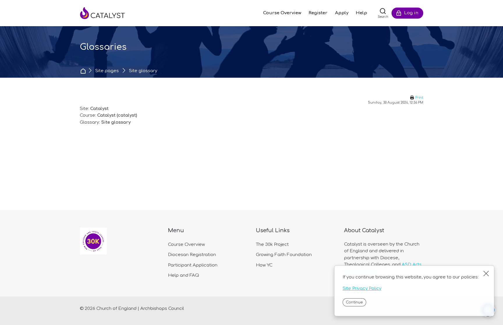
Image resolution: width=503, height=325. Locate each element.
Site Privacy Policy (362, 288)
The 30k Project (272, 244)
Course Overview (186, 244)
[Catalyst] (109, 13)
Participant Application (192, 265)
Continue (354, 302)
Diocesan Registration (192, 254)
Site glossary (143, 71)
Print (419, 98)
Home (84, 71)
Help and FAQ (183, 275)
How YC (264, 265)
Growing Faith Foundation (284, 254)
